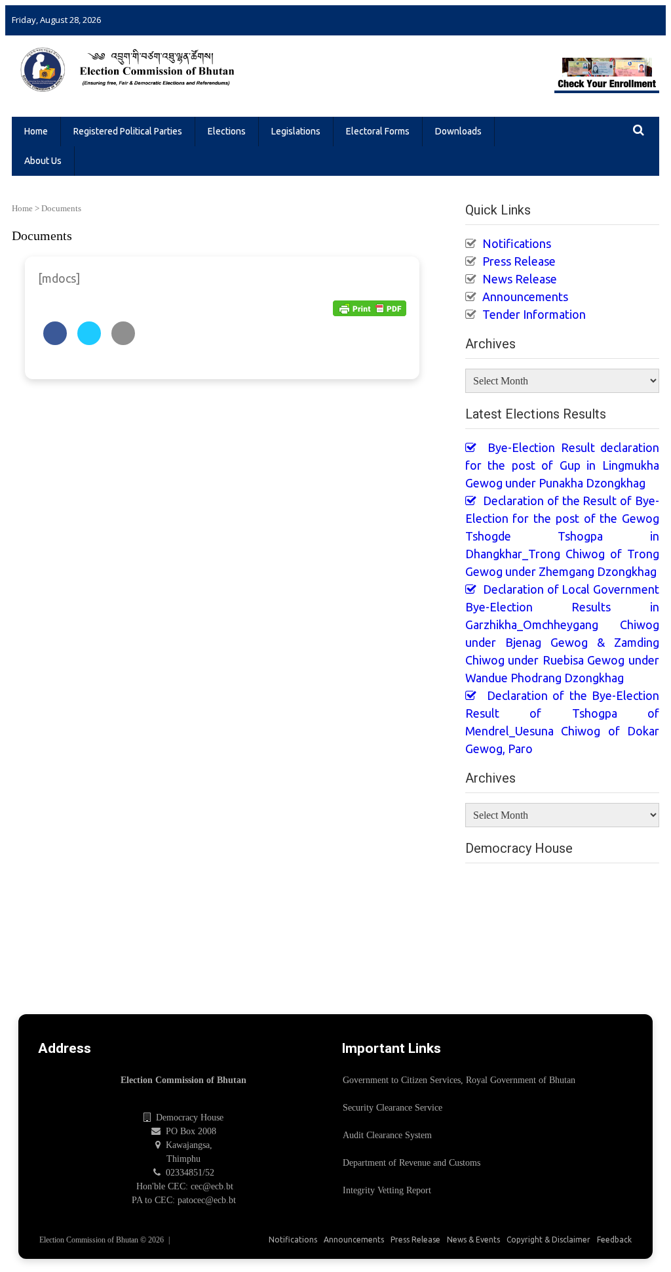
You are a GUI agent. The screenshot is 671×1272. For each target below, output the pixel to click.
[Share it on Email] (123, 341)
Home (36, 131)
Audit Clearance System (387, 1135)
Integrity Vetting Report (387, 1190)
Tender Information (534, 314)
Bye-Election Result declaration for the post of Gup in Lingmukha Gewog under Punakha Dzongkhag (562, 465)
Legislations (295, 131)
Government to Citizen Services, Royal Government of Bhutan (459, 1080)
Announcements (525, 296)
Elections (227, 131)
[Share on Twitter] (89, 341)
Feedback (614, 1239)
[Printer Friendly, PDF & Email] (369, 308)
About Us (43, 160)
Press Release (519, 261)
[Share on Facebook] (55, 341)
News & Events (473, 1239)
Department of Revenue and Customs (411, 1163)
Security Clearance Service (392, 1108)
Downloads (458, 131)
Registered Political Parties (127, 131)
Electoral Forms (378, 131)
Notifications (516, 243)
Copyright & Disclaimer (548, 1239)
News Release (519, 278)
